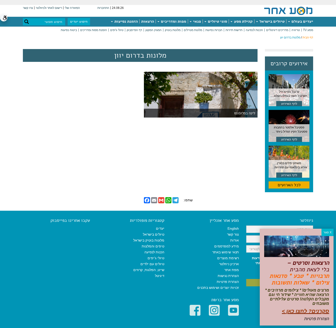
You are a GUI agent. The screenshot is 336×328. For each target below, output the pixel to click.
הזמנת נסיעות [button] (125, 21)
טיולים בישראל (272, 21)
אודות (234, 240)
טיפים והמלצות (153, 246)
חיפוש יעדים (79, 21)
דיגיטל (159, 276)
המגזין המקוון (153, 30)
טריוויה (295, 30)
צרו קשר (28, 7)
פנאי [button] (196, 21)
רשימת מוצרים (228, 258)
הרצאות (147, 21)
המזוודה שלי (72, 7)
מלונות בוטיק (173, 30)
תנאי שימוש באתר (225, 252)
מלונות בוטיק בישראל (148, 240)
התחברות (103, 7)
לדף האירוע (289, 103)
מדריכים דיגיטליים (277, 30)
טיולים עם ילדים (152, 264)
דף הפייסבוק (134, 30)
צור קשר (233, 234)
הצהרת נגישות (228, 276)
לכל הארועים (289, 185)
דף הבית (308, 37)
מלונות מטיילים (193, 30)
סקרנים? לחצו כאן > (305, 311)
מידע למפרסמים (226, 246)
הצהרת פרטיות (228, 282)
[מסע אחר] (288, 11)
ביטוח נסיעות (69, 30)
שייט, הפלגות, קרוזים (148, 270)
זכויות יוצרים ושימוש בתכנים (218, 288)
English (233, 228)
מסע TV (308, 30)
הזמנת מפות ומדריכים (93, 30)
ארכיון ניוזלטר (229, 264)
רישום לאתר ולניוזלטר (49, 7)
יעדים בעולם (301, 21)
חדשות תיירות (234, 30)
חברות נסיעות (213, 30)
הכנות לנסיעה (254, 30)
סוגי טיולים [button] (217, 21)
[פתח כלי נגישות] (3, 17)
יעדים (160, 228)
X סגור (327, 232)
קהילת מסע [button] (243, 21)
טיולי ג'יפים (116, 30)
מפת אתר (231, 270)
